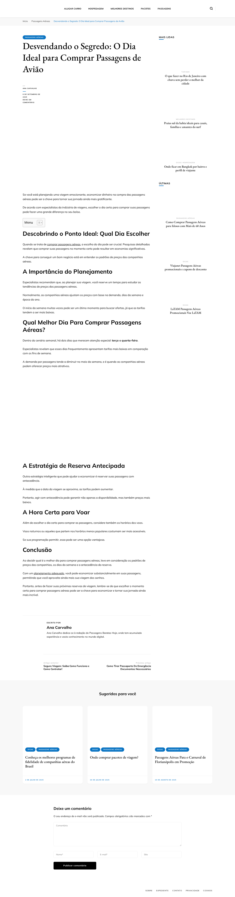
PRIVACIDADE (193, 890)
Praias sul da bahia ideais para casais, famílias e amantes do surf (185, 125)
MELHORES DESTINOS (122, 8)
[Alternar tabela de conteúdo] (38, 222)
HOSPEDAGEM (96, 8)
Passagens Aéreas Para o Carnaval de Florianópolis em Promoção (180, 759)
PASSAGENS (164, 8)
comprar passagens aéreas (63, 244)
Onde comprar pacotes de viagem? (114, 757)
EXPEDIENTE (162, 890)
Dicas (179, 162)
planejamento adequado (49, 573)
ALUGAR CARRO (72, 8)
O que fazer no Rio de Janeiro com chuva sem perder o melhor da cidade (185, 79)
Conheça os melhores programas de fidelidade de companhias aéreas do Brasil (50, 762)
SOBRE (149, 890)
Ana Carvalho (30, 88)
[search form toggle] (211, 8)
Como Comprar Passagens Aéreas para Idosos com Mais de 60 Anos (185, 224)
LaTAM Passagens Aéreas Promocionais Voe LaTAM (185, 311)
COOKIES (207, 890)
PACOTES (146, 8)
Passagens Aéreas (34, 37)
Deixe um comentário (33, 101)
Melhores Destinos (185, 119)
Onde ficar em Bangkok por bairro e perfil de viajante (185, 168)
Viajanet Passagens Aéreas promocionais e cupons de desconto (186, 267)
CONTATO (177, 890)
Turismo (185, 72)
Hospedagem (189, 162)
